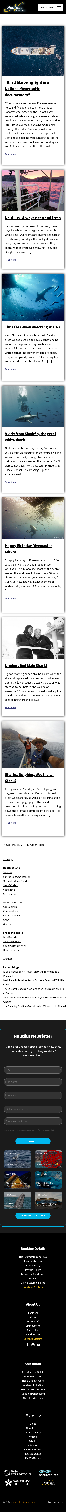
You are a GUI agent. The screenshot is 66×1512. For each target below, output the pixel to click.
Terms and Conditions (33, 1274)
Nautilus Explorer (33, 1376)
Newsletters (33, 1428)
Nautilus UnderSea (33, 1385)
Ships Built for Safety (33, 1372)
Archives (7, 959)
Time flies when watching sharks (32, 327)
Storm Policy (33, 1265)
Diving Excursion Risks (33, 1283)
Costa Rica (9, 889)
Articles (33, 1441)
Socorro (7, 872)
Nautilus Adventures (24, 1502)
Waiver (33, 1278)
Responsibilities (33, 1261)
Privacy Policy (33, 1270)
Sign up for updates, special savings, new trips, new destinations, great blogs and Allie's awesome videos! (33, 1051)
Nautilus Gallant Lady (33, 1389)
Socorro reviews (12, 941)
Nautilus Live (33, 1334)
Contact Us (33, 1330)
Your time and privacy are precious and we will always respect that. (29, 1130)
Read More (10, 154)
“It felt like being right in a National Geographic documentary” (27, 88)
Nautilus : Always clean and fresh (33, 218)
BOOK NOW (47, 7)
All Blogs (8, 859)
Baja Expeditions (33, 1449)
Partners (33, 1313)
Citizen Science (11, 915)
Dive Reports (10, 937)
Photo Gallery (33, 1432)
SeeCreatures (33, 1454)
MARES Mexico (33, 1458)
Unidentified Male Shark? (26, 665)
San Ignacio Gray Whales (16, 877)
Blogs (33, 1424)
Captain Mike (10, 907)
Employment (33, 1326)
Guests (7, 924)
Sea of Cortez (10, 885)
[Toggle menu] (59, 7)
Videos (33, 1436)
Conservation (10, 911)
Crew (6, 920)
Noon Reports (11, 950)
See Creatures (10, 894)
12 (28, 845)
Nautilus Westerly (33, 1398)
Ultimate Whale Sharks (16, 881)
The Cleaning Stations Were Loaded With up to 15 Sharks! (34, 1006)
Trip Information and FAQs (33, 1257)
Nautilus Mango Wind (33, 1393)
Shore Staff (33, 1321)
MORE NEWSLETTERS (33, 1215)
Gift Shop (33, 1445)
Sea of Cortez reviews (15, 946)
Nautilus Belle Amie (33, 1381)
